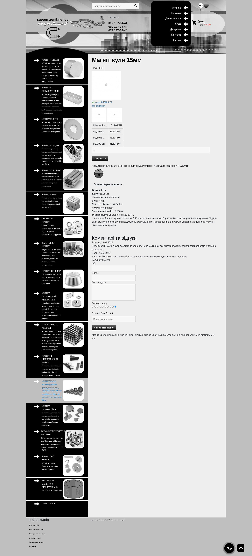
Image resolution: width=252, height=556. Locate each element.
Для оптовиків (173, 19)
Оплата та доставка (36, 529)
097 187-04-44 (117, 23)
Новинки (176, 13)
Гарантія (32, 546)
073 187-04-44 (117, 30)
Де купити (176, 29)
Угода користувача (36, 542)
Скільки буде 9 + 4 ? (102, 313)
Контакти (176, 35)
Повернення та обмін (37, 534)
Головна (177, 8)
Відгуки (177, 40)
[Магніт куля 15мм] (99, 115)
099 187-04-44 (117, 26)
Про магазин (34, 525)
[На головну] (53, 28)
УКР (201, 6)
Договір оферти (35, 538)
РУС (206, 6)
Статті (178, 24)
